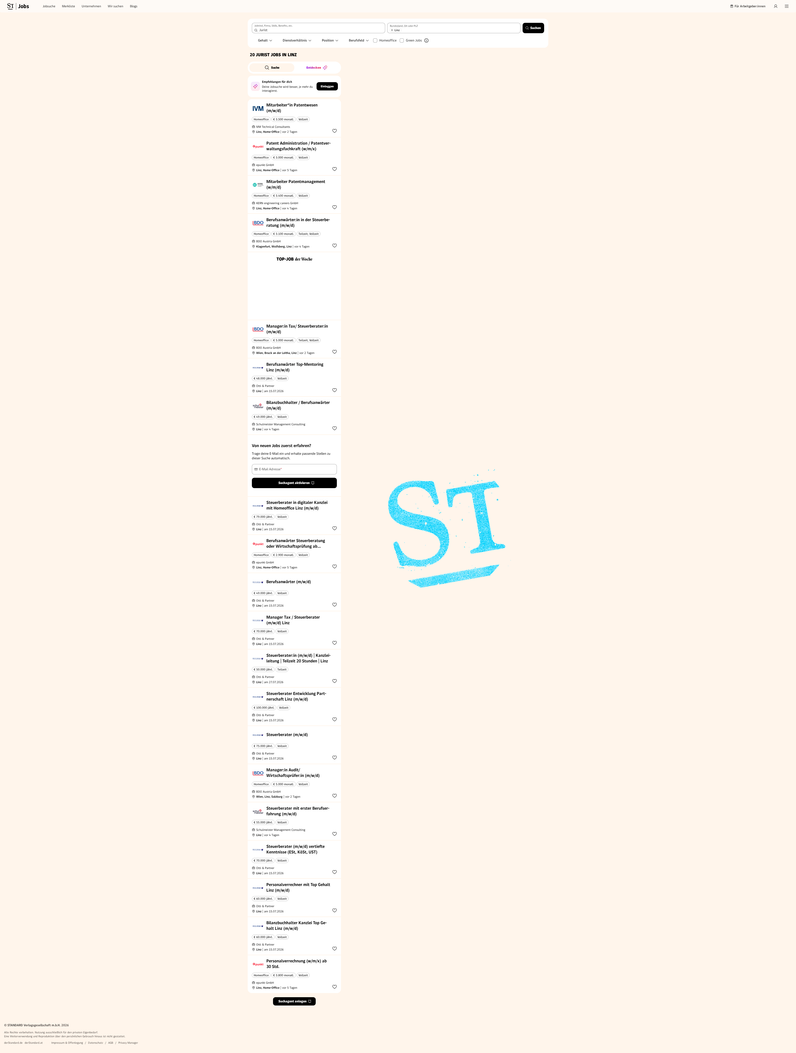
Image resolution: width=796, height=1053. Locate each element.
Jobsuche (49, 6)
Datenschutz (95, 1042)
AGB (110, 1042)
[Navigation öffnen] (786, 6)
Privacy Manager (128, 1042)
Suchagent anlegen (292, 1001)
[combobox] (318, 28)
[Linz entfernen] (392, 30)
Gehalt (263, 40)
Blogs (133, 6)
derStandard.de (13, 1042)
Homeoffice (388, 40)
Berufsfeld (356, 40)
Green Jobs (414, 40)
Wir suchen (115, 6)
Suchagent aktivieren (294, 483)
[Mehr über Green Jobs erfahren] (426, 40)
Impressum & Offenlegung (67, 1042)
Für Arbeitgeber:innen (750, 6)
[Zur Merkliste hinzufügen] (334, 130)
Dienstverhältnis (295, 40)
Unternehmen (91, 6)
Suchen (535, 28)
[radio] (271, 67)
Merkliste (68, 6)
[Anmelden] (775, 6)
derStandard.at (34, 1042)
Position (328, 40)
